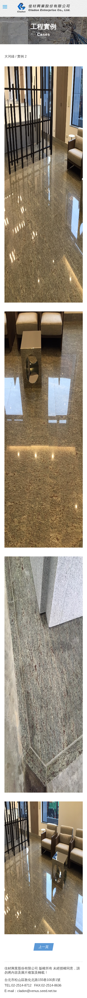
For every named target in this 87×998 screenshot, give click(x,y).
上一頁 (43, 947)
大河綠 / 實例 (14, 56)
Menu (5, 7)
